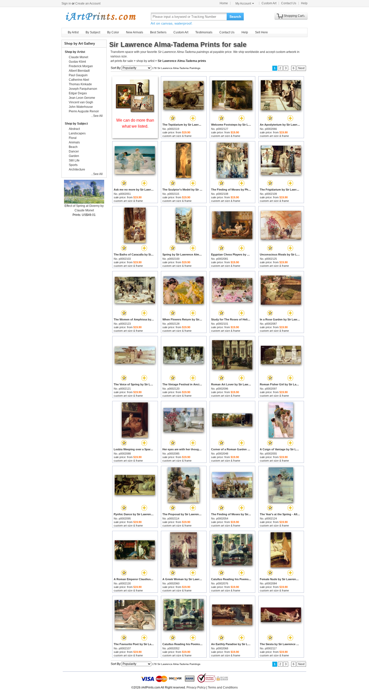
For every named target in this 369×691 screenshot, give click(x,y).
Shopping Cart (293, 16)
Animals (74, 142)
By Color (113, 32)
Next (301, 68)
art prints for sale (121, 61)
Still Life (74, 160)
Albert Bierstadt (79, 70)
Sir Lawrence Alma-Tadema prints (182, 61)
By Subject (93, 32)
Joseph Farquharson (83, 89)
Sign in (66, 3)
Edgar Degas (78, 93)
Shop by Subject (76, 123)
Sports (73, 165)
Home (224, 3)
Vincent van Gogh (81, 102)
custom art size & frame (177, 135)
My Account (243, 3)
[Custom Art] (135, 112)
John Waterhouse (81, 107)
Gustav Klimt (77, 61)
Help (304, 3)
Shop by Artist (75, 52)
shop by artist (145, 61)
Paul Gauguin (78, 75)
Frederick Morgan (81, 66)
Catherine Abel (79, 79)
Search (235, 17)
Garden (74, 156)
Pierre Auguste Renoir (84, 111)
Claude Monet (78, 57)
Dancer (74, 151)
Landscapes (77, 133)
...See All (97, 116)
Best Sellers (158, 32)
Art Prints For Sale (100, 16)
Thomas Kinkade (80, 84)
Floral (73, 138)
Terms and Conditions (223, 687)
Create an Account (87, 3)
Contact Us (288, 3)
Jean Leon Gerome (82, 98)
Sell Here (261, 32)
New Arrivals (134, 32)
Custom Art (269, 3)
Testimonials (203, 32)
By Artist (73, 32)
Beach (73, 147)
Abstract (74, 129)
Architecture (77, 169)
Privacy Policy (196, 687)
